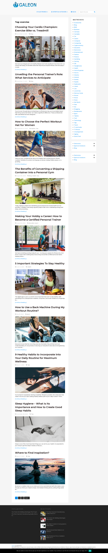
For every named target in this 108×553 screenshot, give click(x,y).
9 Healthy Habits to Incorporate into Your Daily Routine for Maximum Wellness (38, 358)
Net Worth (77, 102)
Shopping (77, 109)
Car (75, 36)
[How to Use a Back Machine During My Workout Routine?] (40, 329)
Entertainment (78, 52)
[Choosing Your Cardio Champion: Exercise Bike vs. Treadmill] (40, 49)
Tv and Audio (78, 127)
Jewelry (76, 79)
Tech (75, 118)
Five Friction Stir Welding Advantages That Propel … (25, 512)
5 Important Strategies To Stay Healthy (40, 263)
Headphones (78, 66)
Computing (77, 43)
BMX (75, 27)
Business (76, 29)
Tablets (76, 116)
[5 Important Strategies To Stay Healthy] (40, 282)
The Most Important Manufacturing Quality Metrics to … (25, 514)
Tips (37, 128)
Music (76, 100)
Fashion (33, 128)
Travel (76, 125)
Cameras (76, 31)
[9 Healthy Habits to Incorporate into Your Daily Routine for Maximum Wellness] (40, 380)
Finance (76, 57)
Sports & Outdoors (59, 12)
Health (34, 175)
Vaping (76, 134)
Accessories (77, 22)
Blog (74, 12)
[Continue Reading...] (21, 69)
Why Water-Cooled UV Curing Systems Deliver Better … (56, 524)
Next (26, 498)
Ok (90, 550)
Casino (76, 38)
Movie (76, 97)
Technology (77, 120)
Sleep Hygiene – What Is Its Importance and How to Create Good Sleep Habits (38, 407)
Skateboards (78, 111)
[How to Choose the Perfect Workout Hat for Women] (40, 144)
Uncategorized (78, 132)
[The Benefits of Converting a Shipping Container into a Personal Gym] (40, 191)
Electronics (77, 50)
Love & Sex (77, 91)
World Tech (77, 136)
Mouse (76, 95)
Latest (76, 86)
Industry (76, 75)
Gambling (77, 59)
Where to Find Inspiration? (32, 452)
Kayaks (76, 82)
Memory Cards (78, 93)
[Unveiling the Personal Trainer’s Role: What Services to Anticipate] (40, 96)
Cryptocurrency (78, 45)
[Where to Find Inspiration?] (40, 471)
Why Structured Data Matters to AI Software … (55, 530)
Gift (75, 63)
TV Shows (77, 129)
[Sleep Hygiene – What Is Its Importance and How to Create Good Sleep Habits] (40, 429)
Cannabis (77, 34)
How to (76, 72)
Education (32, 223)
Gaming (76, 61)
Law (75, 88)
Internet (76, 77)
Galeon (13, 545)
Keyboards (77, 84)
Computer (77, 41)
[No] (106, 551)
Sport (36, 223)
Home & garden (79, 70)
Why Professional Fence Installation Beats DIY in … (55, 536)
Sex (75, 107)
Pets (75, 104)
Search (94, 11)
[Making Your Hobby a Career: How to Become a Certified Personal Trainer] (40, 238)
